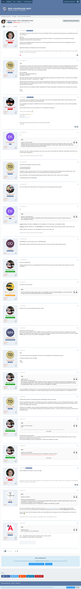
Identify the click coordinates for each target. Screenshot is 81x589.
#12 (77, 327)
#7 (77, 206)
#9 (77, 259)
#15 (77, 396)
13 (14, 26)
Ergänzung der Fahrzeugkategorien (52, 508)
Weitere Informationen (70, 587)
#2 (77, 60)
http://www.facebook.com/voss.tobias (27, 543)
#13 (77, 350)
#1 (77, 30)
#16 (77, 419)
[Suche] (78, 1)
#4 (77, 132)
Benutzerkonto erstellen (36, 564)
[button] (5, 576)
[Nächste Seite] (16, 26)
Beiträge (5, 46)
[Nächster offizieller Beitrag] (77, 55)
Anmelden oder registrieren (69, 1)
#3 (77, 97)
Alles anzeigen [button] (48, 431)
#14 (77, 372)
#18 (77, 468)
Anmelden (48, 564)
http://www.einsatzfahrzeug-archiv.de (27, 541)
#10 (77, 282)
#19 (77, 490)
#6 (77, 184)
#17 (77, 445)
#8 (77, 238)
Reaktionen (6, 74)
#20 (77, 523)
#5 (77, 162)
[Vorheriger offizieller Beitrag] (75, 127)
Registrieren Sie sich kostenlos (42, 560)
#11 (77, 305)
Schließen (77, 587)
